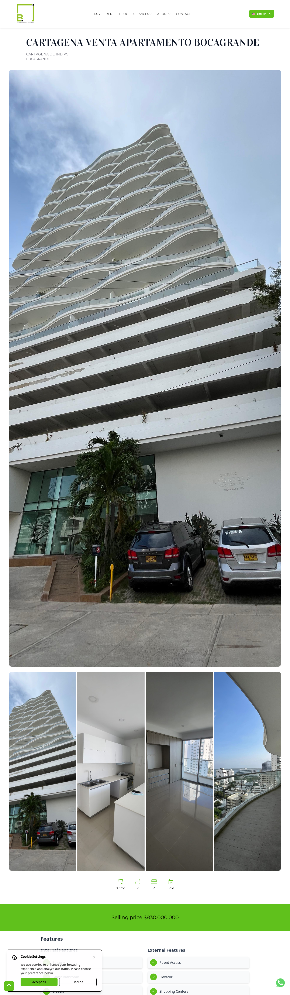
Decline (78, 982)
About (162, 14)
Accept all (39, 982)
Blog (123, 14)
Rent (110, 14)
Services (141, 14)
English (261, 14)
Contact (183, 14)
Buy (97, 14)
